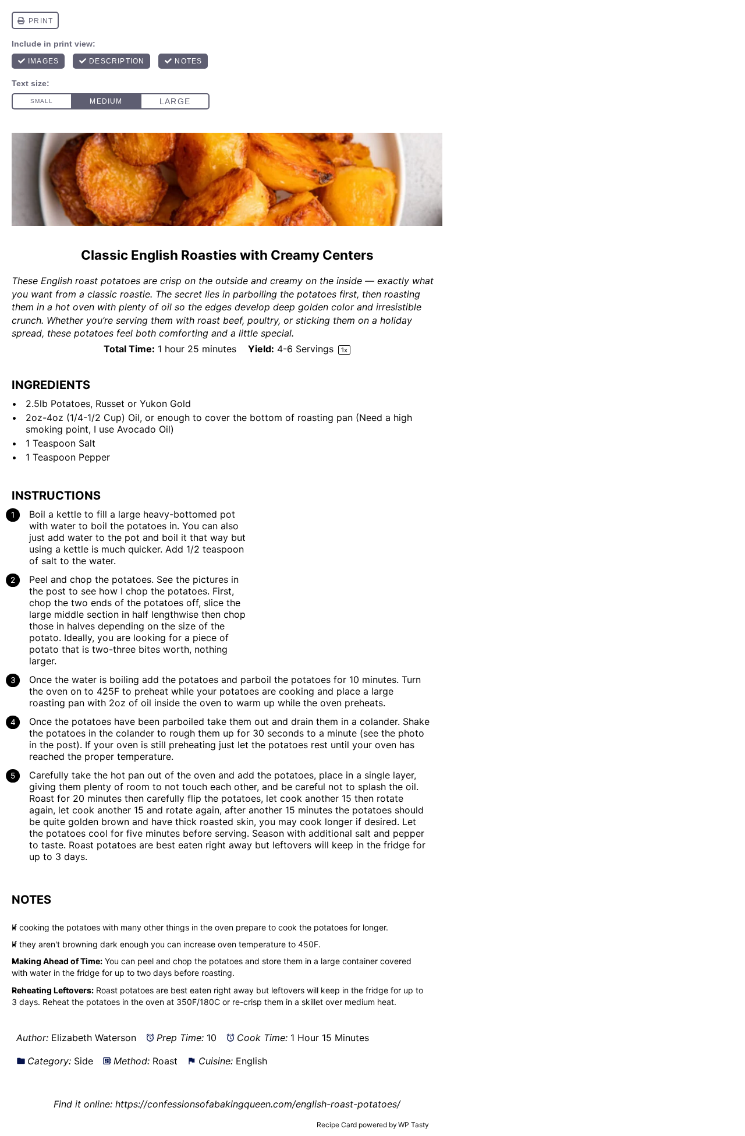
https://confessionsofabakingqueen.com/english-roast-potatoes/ (257, 1104)
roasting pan (325, 417)
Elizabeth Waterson (93, 1037)
